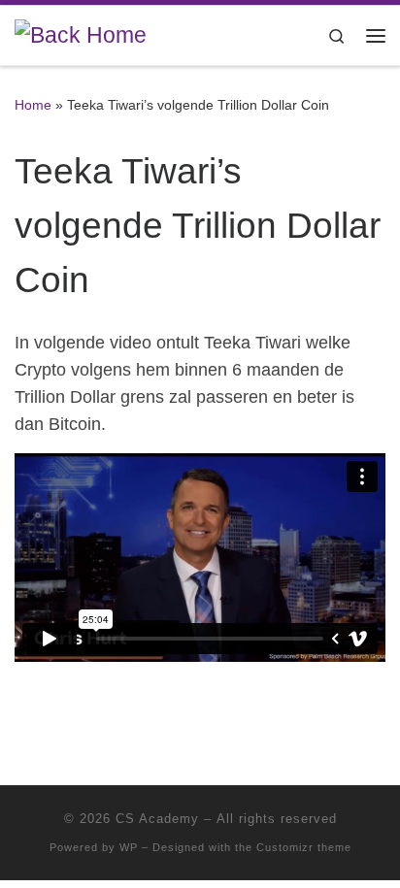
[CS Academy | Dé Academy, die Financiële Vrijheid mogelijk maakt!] (81, 34)
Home (33, 105)
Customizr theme (303, 847)
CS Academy (157, 818)
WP (128, 847)
